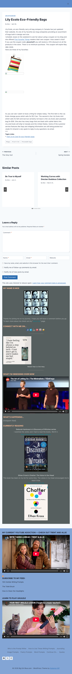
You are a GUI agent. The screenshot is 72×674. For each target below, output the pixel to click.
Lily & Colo (15, 141)
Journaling (60, 648)
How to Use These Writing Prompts (41, 648)
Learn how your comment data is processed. (49, 283)
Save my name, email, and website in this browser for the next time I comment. (31, 263)
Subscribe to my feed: (13, 578)
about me (36, 321)
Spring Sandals (64, 153)
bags (8, 141)
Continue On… (52, 652)
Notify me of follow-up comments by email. (20, 267)
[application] (36, 394)
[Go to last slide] (5, 189)
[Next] (66, 189)
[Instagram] (11, 658)
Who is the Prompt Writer (17, 648)
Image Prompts (13, 652)
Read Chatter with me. (36, 483)
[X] (7, 658)
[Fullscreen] (66, 411)
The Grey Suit (7, 153)
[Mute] (63, 411)
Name (6, 258)
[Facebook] (3, 658)
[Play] (6, 411)
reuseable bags (27, 141)
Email (29, 258)
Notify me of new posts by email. (16, 272)
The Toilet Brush (8, 586)
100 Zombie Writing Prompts (13, 582)
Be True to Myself (13, 176)
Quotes (62, 652)
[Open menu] (68, 3)
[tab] (32, 208)
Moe (8, 24)
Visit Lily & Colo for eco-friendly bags (20, 137)
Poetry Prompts (26, 652)
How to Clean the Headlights (13, 591)
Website (53, 258)
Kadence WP (55, 668)
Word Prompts (39, 652)
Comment (7, 233)
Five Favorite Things (22, 39)
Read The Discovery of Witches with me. (36, 434)
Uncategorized (10, 16)
